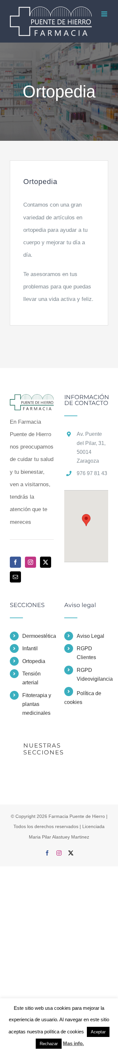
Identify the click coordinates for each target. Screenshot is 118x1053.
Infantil (30, 655)
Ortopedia (33, 668)
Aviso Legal (90, 643)
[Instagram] (30, 569)
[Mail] (15, 583)
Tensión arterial (31, 685)
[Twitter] (45, 569)
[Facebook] (15, 569)
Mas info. (73, 1043)
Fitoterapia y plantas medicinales (36, 711)
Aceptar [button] (98, 1031)
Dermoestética (38, 643)
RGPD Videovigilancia (92, 681)
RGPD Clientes (86, 660)
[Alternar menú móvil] (104, 39)
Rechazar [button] (49, 1043)
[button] (86, 527)
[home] (32, 407)
